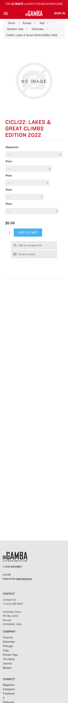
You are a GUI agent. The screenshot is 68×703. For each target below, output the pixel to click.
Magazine (9, 685)
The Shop (9, 659)
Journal (7, 663)
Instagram (9, 689)
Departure (12, 147)
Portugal (8, 646)
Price (9, 161)
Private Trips (10, 655)
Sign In (59, 13)
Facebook (9, 693)
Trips (6, 650)
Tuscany (8, 637)
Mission (7, 668)
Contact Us (9, 599)
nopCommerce (24, 579)
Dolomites (9, 641)
